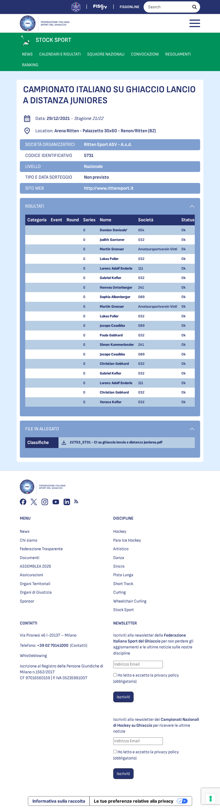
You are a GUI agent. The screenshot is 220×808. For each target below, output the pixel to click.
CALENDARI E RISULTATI (60, 54)
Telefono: (44, 645)
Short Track (123, 583)
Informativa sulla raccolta (58, 801)
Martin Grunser (112, 249)
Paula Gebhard (111, 335)
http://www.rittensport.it (109, 188)
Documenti (29, 557)
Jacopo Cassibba (112, 325)
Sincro (118, 566)
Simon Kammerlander (117, 344)
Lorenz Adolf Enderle (116, 268)
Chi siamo (28, 540)
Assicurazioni (31, 575)
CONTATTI (28, 623)
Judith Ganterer (112, 239)
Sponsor (27, 601)
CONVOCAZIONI (145, 54)
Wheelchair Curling (129, 601)
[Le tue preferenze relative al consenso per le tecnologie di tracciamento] (211, 799)
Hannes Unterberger (116, 287)
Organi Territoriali (35, 583)
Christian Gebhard (114, 363)
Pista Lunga (123, 575)
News (25, 531)
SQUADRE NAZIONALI (105, 54)
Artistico (121, 549)
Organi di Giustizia (36, 592)
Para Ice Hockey (127, 540)
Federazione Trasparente (41, 549)
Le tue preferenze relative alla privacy (133, 801)
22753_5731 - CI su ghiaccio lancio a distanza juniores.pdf (115, 442)
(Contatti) (78, 645)
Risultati (34, 206)
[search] (194, 7)
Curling (119, 592)
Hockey (119, 531)
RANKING (30, 65)
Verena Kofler (111, 402)
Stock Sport (123, 609)
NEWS (27, 54)
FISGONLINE (129, 7)
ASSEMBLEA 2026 (35, 566)
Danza (118, 557)
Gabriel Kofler (110, 278)
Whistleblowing (33, 655)
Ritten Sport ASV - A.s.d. (108, 144)
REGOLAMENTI (178, 54)
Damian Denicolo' (113, 230)
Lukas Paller (109, 258)
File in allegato (42, 429)
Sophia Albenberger (115, 297)
